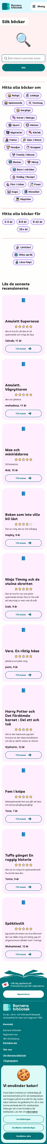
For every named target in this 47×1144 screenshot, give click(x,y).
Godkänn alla (23, 1136)
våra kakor (32, 1111)
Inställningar (23, 1119)
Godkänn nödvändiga (23, 1127)
